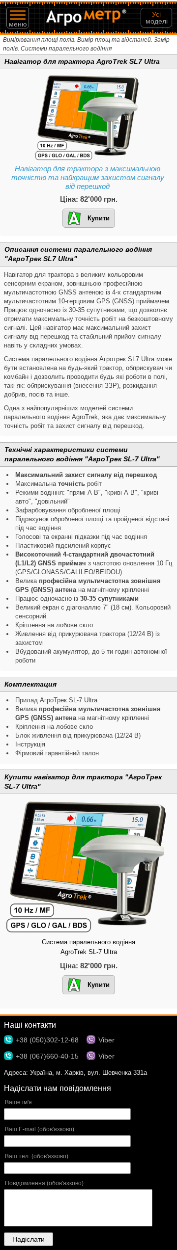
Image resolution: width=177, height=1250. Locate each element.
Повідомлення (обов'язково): (45, 1183)
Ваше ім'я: (19, 1102)
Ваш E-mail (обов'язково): (40, 1129)
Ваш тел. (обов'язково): (37, 1156)
